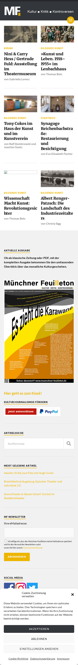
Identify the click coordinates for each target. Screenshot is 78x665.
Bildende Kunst (52, 48)
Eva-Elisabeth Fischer (59, 153)
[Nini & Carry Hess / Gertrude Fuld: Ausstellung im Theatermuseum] (20, 34)
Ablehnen (39, 638)
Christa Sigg (53, 223)
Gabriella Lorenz (19, 79)
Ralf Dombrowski (20, 143)
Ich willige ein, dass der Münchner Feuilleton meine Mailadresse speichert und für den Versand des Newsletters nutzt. (38, 544)
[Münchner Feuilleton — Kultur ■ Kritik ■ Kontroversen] (39, 11)
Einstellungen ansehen (39, 648)
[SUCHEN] (68, 443)
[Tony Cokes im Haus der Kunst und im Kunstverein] (20, 104)
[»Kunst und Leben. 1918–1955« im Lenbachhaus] (57, 34)
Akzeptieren (39, 628)
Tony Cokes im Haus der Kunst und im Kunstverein (18, 131)
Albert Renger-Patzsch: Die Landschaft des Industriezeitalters (57, 208)
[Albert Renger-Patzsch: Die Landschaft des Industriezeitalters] (57, 178)
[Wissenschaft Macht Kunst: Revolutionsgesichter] (20, 178)
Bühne (8, 48)
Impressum (63, 658)
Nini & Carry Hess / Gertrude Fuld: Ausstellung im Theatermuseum (20, 64)
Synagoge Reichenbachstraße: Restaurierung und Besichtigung (57, 136)
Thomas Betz (54, 74)
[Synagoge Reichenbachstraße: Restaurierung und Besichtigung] (57, 104)
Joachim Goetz (13, 147)
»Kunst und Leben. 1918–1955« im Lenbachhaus (53, 61)
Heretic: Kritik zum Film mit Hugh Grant (29, 473)
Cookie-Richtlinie (18, 658)
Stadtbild (48, 118)
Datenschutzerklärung (42, 658)
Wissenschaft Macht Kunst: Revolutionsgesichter (20, 206)
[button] (72, 594)
